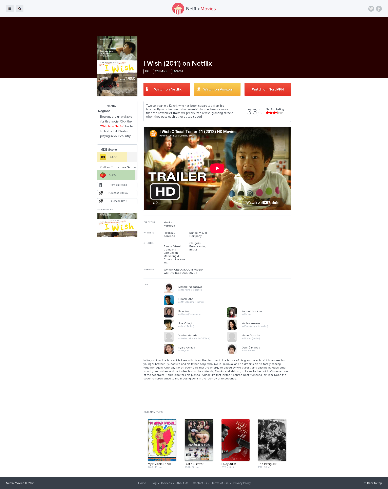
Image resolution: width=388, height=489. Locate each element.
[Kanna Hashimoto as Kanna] (260, 316)
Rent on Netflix (118, 185)
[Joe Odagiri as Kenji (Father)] (196, 329)
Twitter (371, 9)
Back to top (374, 483)
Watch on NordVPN (268, 89)
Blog (154, 483)
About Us (182, 483)
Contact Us (200, 483)
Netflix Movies (15, 483)
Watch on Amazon (218, 89)
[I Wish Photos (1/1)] (117, 225)
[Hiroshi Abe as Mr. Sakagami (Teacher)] (196, 304)
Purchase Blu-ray (118, 193)
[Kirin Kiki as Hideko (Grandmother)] (196, 316)
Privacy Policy (242, 483)
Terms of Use (220, 483)
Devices (166, 483)
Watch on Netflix (167, 89)
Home (142, 483)
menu (10, 8)
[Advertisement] (260, 247)
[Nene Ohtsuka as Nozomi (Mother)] (260, 341)
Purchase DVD (118, 201)
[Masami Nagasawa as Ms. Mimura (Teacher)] (196, 292)
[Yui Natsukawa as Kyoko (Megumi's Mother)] (260, 329)
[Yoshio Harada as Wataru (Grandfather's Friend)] (196, 341)
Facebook (379, 9)
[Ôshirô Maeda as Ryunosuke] (260, 353)
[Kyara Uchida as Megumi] (196, 353)
